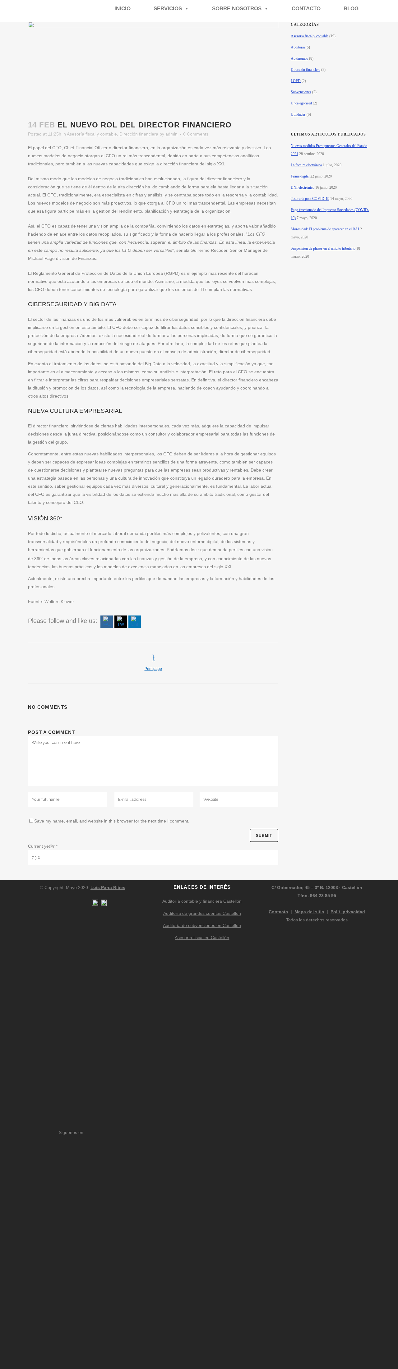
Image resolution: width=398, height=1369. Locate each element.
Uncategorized (301, 103)
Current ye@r (43, 846)
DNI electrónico (302, 187)
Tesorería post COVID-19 (310, 198)
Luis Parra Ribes (107, 887)
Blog (351, 9)
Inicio (122, 9)
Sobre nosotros (236, 9)
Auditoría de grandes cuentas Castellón (202, 913)
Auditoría (298, 47)
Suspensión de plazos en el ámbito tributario (323, 248)
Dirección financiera (138, 133)
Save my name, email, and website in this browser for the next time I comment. (111, 820)
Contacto (306, 9)
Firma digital (300, 176)
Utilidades (298, 114)
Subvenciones (301, 92)
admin (171, 133)
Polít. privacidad (348, 911)
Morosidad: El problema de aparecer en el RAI (325, 229)
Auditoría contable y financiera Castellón (202, 901)
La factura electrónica (306, 165)
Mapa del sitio (309, 911)
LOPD (296, 81)
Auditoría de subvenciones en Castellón (202, 925)
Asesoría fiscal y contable (92, 133)
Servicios (168, 9)
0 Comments (195, 133)
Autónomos (299, 58)
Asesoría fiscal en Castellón (202, 937)
